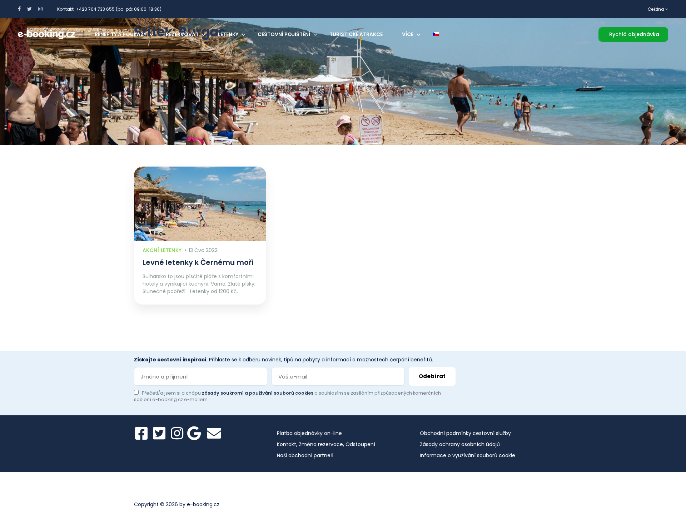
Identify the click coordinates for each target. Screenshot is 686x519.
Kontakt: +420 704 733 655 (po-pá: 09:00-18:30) (109, 9)
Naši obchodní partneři (305, 455)
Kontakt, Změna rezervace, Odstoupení (326, 444)
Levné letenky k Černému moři (198, 262)
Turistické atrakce (356, 34)
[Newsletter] (214, 433)
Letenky (228, 34)
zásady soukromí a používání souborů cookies (258, 393)
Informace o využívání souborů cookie (467, 455)
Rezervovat (182, 34)
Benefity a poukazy (120, 34)
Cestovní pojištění (284, 34)
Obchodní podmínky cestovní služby (465, 433)
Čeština (656, 9)
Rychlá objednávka (634, 34)
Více (407, 34)
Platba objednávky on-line (309, 433)
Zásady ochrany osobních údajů (460, 444)
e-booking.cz (203, 504)
